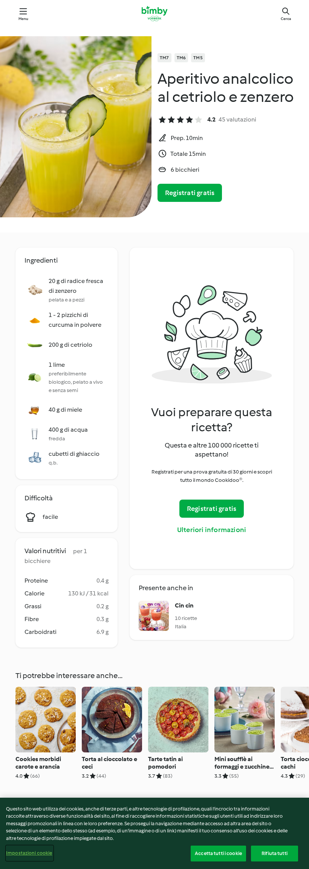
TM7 (164, 57)
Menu (23, 18)
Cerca (286, 18)
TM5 (198, 57)
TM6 (181, 57)
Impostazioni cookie (29, 853)
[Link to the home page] (154, 13)
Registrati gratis (189, 193)
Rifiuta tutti (275, 853)
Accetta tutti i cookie (218, 853)
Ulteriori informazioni (211, 530)
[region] (154, 833)
